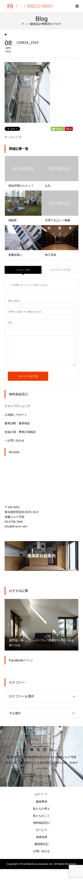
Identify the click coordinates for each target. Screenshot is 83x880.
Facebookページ (21, 660)
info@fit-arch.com (16, 526)
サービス (41, 829)
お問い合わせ (41, 851)
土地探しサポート (16, 414)
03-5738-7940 (14, 521)
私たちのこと (41, 815)
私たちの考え (41, 808)
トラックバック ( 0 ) (60, 270)
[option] (42, 624)
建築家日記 (41, 844)
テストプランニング (17, 406)
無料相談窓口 (41, 822)
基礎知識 (41, 837)
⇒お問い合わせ (14, 440)
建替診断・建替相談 (17, 423)
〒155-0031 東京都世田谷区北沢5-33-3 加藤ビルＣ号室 (21, 512)
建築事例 (41, 801)
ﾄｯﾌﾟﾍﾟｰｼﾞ (41, 794)
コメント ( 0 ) (23, 270)
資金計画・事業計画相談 (20, 432)
